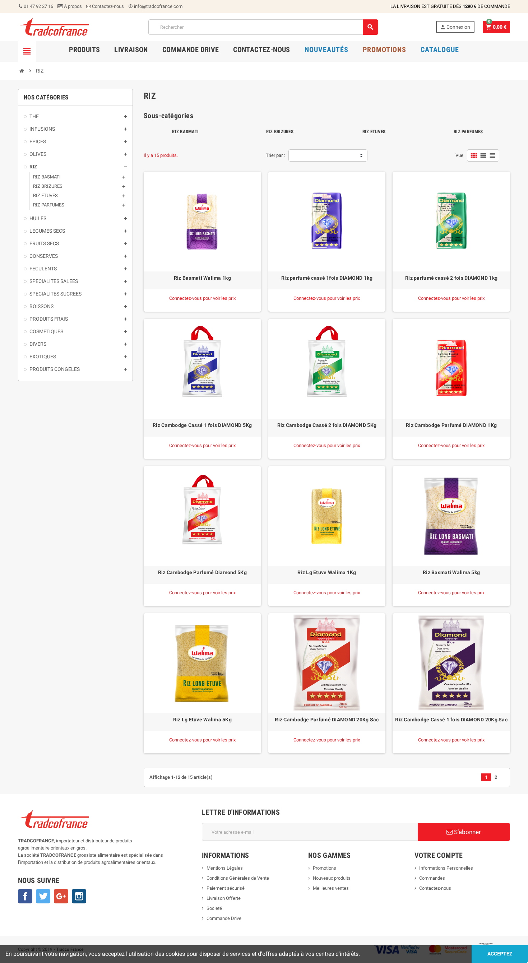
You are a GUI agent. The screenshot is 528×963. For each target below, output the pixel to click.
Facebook (25, 896)
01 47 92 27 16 (38, 6)
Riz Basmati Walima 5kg (451, 572)
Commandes (432, 878)
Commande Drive (224, 918)
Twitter (43, 896)
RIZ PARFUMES (468, 131)
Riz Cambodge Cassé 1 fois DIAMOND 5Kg (202, 425)
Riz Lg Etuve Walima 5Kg (202, 719)
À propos (72, 6)
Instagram (79, 896)
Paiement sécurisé (226, 888)
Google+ (61, 896)
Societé (214, 908)
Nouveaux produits (332, 878)
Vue (459, 155)
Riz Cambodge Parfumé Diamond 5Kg (202, 572)
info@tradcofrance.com (155, 6)
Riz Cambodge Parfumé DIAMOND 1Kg (451, 425)
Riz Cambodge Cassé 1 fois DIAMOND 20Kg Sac (451, 719)
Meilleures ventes (331, 888)
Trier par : (275, 155)
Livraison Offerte (224, 898)
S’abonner (467, 832)
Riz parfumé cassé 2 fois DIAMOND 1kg (451, 278)
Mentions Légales (225, 868)
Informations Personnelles (446, 868)
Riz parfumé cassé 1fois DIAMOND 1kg (326, 278)
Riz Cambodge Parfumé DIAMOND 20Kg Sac (327, 719)
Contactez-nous (107, 6)
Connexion (455, 27)
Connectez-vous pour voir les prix (202, 298)
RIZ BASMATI (185, 131)
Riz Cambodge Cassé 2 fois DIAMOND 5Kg (326, 425)
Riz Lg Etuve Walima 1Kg (326, 572)
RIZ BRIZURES (279, 131)
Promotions (324, 868)
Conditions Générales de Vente (238, 878)
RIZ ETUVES (374, 131)
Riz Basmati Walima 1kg (202, 278)
